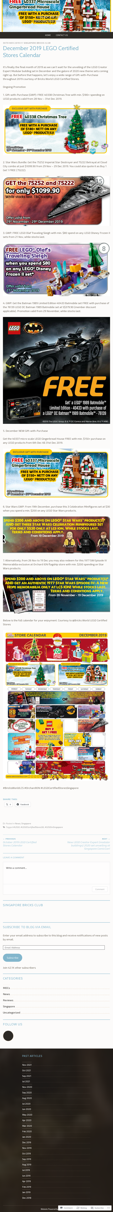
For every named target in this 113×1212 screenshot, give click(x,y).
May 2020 (27, 1114)
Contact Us (62, 35)
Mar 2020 (27, 1125)
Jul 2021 (26, 1081)
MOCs (6, 987)
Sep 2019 (26, 1159)
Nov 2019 (26, 1148)
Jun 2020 (26, 1109)
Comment (99, 889)
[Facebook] (8, 1036)
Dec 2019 (26, 1142)
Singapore (26, 823)
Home (48, 35)
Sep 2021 (26, 1076)
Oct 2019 (26, 1153)
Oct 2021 (26, 1070)
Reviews (8, 1000)
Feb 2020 (27, 1131)
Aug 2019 (26, 1164)
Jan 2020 (26, 1136)
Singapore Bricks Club (56, 17)
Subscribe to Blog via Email (27, 927)
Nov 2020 (27, 1087)
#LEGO (16, 827)
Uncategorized (11, 1012)
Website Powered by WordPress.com (56, 1209)
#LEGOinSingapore (54, 827)
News (17, 823)
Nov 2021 (27, 1064)
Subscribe (12, 957)
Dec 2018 (26, 1197)
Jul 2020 (26, 1103)
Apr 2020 (26, 1120)
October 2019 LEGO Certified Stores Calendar (20, 842)
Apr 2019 (26, 1181)
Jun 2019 (26, 1175)
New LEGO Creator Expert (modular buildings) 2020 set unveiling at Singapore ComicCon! (88, 844)
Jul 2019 (26, 1170)
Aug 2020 (27, 1098)
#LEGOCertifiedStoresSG (32, 827)
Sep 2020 (27, 1092)
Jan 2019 (26, 1192)
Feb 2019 (26, 1186)
